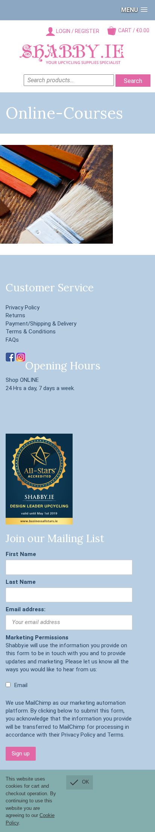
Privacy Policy (23, 307)
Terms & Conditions (31, 331)
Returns (15, 315)
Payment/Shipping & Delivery (41, 323)
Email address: (26, 609)
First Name (21, 554)
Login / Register (77, 31)
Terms (115, 734)
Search (133, 80)
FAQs (12, 339)
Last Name (21, 582)
